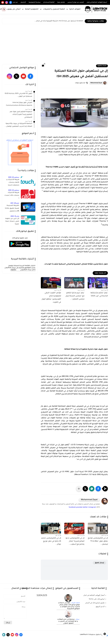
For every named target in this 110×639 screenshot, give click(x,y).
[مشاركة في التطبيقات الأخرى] (79, 488)
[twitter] (16, 76)
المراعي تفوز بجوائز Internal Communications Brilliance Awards (19, 104)
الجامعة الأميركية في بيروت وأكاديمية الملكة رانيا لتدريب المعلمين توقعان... (18, 125)
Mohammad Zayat (96, 83)
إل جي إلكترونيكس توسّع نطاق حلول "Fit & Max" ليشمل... (98, 541)
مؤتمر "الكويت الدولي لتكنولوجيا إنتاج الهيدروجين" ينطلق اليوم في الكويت (51, 297)
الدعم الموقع (100, 606)
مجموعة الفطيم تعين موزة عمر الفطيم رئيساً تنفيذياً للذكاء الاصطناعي (21, 114)
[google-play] (3, 634)
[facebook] (10, 2)
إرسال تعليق (99, 563)
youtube (79, 507)
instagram (92, 507)
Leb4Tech (83, 635)
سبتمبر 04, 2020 (13, 177)
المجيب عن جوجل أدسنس (75, 2)
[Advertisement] (55, 45)
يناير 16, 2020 (15, 216)
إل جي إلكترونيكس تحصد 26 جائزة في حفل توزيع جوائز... (51, 541)
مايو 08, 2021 (14, 203)
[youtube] (2, 2)
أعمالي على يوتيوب (13, 9)
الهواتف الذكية (74, 9)
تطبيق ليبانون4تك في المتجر (95, 603)
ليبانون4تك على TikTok (97, 599)
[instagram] (6, 2)
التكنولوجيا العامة (31, 9)
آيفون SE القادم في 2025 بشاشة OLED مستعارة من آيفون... (18, 95)
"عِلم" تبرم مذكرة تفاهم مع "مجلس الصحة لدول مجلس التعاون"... (74, 296)
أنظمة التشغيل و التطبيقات (54, 9)
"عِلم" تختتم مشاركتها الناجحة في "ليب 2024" (99, 294)
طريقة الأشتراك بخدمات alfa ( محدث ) (11, 195)
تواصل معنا (61, 2)
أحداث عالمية (102, 66)
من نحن (15, 2)
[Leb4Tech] (96, 9)
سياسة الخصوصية (35, 2)
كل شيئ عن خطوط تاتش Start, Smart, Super (12, 221)
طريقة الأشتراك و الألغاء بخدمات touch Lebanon (12, 182)
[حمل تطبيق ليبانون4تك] (20, 248)
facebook (72, 507)
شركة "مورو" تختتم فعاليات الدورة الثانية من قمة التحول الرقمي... (59, 21)
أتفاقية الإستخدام (48, 2)
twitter (85, 507)
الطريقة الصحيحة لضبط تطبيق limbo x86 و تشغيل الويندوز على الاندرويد (12, 209)
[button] (98, 488)
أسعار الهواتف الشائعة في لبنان (97, 2)
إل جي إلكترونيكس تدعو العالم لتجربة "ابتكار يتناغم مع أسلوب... (75, 541)
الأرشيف (23, 2)
